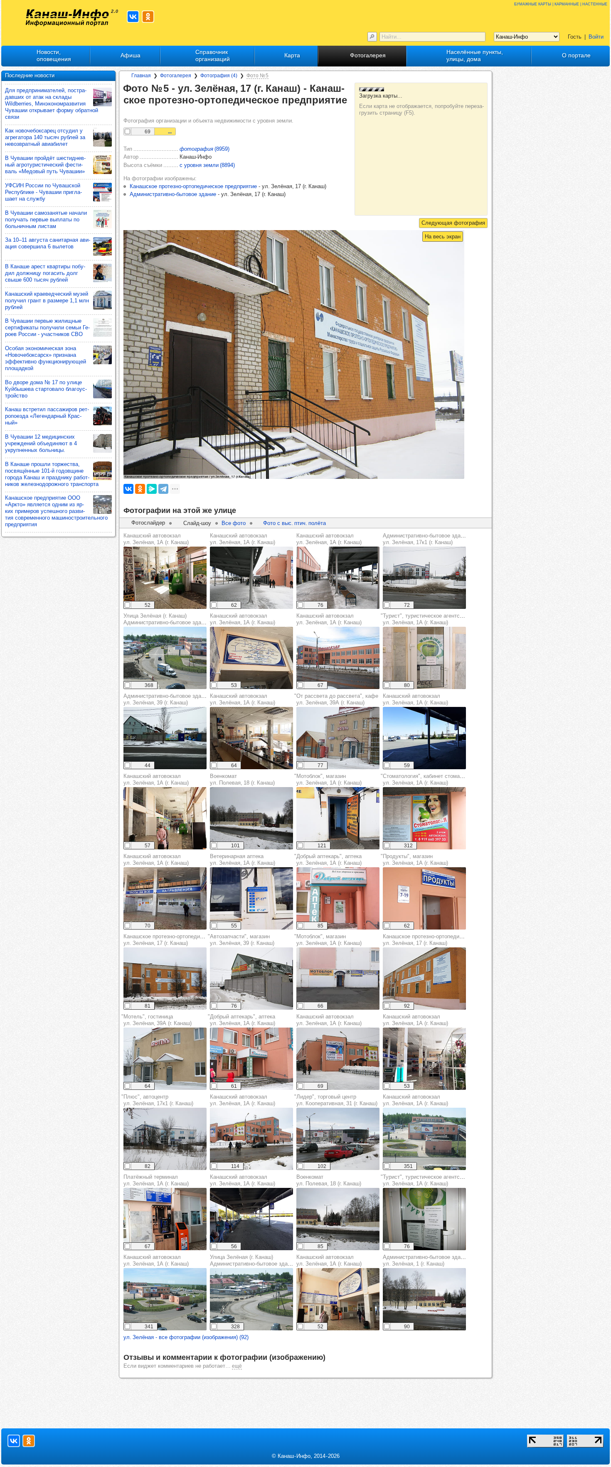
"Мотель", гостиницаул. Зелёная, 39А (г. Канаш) (156, 1019)
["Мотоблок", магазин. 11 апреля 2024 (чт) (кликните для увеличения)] (337, 818)
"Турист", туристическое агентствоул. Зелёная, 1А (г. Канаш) (424, 619)
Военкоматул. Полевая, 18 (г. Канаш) (242, 779)
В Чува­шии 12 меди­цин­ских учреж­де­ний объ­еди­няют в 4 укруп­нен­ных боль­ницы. (41, 443)
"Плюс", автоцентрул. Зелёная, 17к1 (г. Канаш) (157, 1100)
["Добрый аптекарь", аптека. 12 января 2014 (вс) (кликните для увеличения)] (251, 1059)
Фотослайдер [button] (148, 523)
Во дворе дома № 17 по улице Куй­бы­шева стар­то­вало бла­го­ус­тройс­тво (46, 389)
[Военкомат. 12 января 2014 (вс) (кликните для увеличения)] (251, 818)
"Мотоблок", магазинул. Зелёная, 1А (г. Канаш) (328, 779)
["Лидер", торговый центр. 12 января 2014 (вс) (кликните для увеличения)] (337, 1139)
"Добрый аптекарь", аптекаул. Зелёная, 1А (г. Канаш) (328, 859)
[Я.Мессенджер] (152, 489)
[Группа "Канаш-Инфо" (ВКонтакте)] (133, 16)
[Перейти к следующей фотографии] (453, 223)
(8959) (204, 149)
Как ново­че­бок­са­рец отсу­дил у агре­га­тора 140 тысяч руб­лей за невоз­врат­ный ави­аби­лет (45, 137)
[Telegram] (163, 489)
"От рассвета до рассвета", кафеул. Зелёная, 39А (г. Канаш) (336, 699)
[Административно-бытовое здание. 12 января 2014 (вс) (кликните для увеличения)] (424, 578)
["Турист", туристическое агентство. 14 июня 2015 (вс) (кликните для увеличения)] (424, 658)
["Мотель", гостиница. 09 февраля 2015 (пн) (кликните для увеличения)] (165, 1059)
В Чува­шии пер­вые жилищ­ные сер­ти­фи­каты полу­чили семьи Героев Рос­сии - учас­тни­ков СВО (47, 327)
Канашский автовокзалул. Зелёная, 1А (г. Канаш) (156, 538)
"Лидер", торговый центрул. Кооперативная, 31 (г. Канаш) (335, 1100)
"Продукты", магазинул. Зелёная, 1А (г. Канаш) (414, 859)
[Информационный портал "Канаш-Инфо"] (67, 17)
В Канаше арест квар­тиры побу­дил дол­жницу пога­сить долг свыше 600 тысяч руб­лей (45, 273)
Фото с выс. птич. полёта (294, 523)
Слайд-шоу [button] (197, 523)
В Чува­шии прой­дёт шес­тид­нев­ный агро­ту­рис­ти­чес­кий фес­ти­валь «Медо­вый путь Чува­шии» (45, 164)
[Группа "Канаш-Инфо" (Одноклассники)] (148, 16)
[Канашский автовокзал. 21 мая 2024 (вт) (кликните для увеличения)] (165, 578)
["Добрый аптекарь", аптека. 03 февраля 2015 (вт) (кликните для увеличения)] (337, 898)
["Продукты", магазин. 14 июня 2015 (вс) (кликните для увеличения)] (424, 898)
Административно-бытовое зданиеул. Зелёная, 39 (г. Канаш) (166, 699)
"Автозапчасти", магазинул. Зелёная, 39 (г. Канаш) (241, 939)
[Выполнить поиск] (372, 37)
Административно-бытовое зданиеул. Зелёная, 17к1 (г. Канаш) (426, 538)
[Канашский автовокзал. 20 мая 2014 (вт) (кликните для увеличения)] (424, 1139)
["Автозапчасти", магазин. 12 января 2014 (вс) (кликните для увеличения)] (251, 978)
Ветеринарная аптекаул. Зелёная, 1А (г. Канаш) (242, 859)
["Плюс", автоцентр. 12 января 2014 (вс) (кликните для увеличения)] (165, 1139)
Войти (596, 37)
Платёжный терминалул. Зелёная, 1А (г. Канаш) (156, 1180)
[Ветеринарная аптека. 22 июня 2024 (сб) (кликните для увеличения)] (251, 898)
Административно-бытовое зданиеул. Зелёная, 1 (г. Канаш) (426, 1260)
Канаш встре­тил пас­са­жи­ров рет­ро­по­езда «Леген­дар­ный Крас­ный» (47, 416)
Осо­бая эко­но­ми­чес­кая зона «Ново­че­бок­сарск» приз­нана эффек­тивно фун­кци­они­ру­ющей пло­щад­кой (45, 358)
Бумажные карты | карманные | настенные (560, 3)
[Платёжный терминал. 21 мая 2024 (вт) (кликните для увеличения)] (165, 1219)
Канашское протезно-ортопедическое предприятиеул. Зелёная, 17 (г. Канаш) (187, 939)
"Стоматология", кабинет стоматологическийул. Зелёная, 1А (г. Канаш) (437, 779)
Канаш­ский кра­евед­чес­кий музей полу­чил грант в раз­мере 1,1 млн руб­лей (47, 300)
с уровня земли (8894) (207, 165)
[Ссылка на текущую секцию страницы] (129, 112)
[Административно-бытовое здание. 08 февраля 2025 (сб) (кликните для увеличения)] (165, 738)
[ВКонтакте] (128, 489)
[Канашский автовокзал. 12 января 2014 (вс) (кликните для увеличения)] (251, 578)
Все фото (234, 523)
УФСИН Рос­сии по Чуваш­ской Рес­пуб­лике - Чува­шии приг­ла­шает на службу (43, 192)
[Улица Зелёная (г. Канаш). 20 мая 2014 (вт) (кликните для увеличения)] (165, 658)
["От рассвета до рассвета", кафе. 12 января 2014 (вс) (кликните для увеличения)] (337, 738)
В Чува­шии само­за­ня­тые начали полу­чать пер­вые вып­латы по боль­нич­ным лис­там (46, 219)
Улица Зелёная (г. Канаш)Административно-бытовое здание (166, 619)
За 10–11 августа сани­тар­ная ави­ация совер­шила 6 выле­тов (47, 243)
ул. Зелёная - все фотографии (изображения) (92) (186, 1337)
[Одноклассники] (140, 489)
